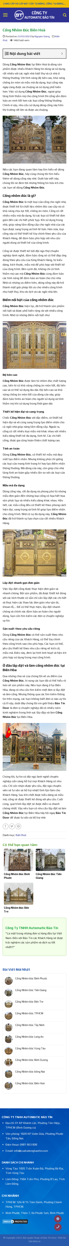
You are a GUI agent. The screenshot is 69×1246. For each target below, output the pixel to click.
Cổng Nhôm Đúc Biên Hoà (30, 1083)
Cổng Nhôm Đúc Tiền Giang (30, 990)
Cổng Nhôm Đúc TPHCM (29, 1013)
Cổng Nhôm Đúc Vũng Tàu (30, 1048)
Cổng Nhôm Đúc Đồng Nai (30, 1071)
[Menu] (5, 15)
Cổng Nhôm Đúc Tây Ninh (29, 1024)
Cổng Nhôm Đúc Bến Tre (29, 1001)
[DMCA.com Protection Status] (15, 1221)
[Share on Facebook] (5, 826)
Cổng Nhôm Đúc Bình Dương (31, 1059)
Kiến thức (21, 835)
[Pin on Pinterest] (18, 826)
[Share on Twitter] (12, 826)
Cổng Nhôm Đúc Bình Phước (31, 978)
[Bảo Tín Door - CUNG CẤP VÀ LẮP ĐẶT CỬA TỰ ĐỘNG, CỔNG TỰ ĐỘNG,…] (34, 14)
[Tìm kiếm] (64, 15)
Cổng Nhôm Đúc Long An (29, 1036)
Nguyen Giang (42, 36)
